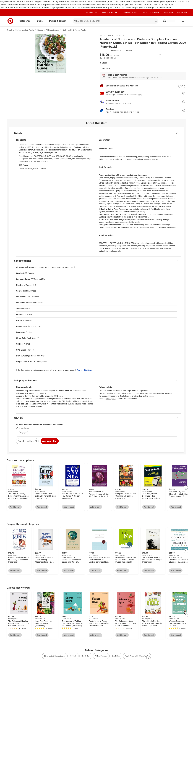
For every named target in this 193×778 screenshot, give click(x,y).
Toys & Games (57, 4)
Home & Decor (85, 1)
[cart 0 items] (183, 21)
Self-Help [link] (73, 656)
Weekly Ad (87, 7)
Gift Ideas (134, 4)
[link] (110, 50)
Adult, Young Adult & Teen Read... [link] (137, 656)
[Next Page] (186, 487)
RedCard (144, 7)
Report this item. (84, 370)
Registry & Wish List (151, 12)
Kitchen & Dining (100, 1)
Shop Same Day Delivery (121, 7)
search (155, 21)
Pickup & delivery (57, 20)
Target (9, 30)
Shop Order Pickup (100, 7)
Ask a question (49, 441)
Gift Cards (143, 4)
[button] (110, 50)
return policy (111, 398)
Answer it (23, 433)
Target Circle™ (91, 12)
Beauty (164, 1)
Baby (158, 1)
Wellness (23, 4)
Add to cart (106, 68)
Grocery (132, 1)
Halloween (45, 1)
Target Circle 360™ (130, 12)
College (36, 1)
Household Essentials (146, 1)
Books (40, 30)
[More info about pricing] (160, 55)
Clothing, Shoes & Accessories (64, 1)
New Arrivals (28, 7)
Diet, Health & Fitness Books (74, 30)
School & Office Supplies (39, 4)
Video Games (87, 4)
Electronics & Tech (72, 4)
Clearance (17, 7)
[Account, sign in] (169, 21)
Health (16, 4)
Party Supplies (123, 4)
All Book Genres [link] (101, 656)
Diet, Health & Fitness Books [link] (54, 656)
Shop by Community (157, 4)
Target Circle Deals (73, 7)
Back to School (25, 1)
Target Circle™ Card (110, 12)
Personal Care (174, 1)
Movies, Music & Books (105, 4)
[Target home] (10, 21)
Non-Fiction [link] (86, 656)
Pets (11, 4)
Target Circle (155, 7)
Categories (24, 20)
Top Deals (59, 7)
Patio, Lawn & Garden (118, 1)
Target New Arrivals (9, 1)
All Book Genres (52, 30)
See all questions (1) (27, 441)
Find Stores (166, 7)
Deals (9, 7)
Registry (136, 7)
